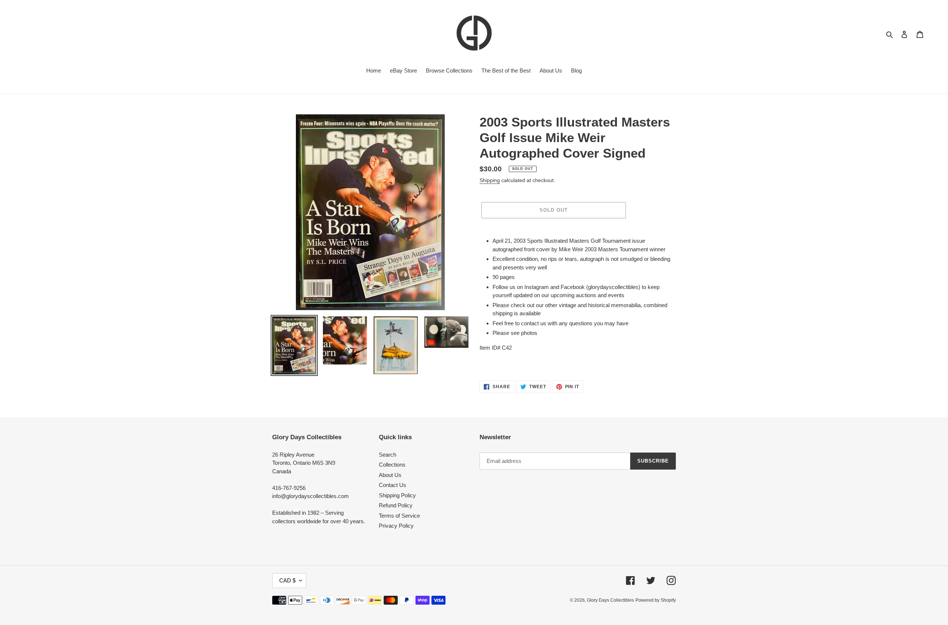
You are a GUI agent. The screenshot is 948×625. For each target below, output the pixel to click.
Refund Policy (396, 505)
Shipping (490, 180)
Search (387, 454)
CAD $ (287, 580)
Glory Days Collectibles (610, 600)
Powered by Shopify (655, 600)
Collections (392, 464)
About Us (390, 475)
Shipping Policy (397, 495)
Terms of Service (399, 516)
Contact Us (392, 485)
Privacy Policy (396, 525)
